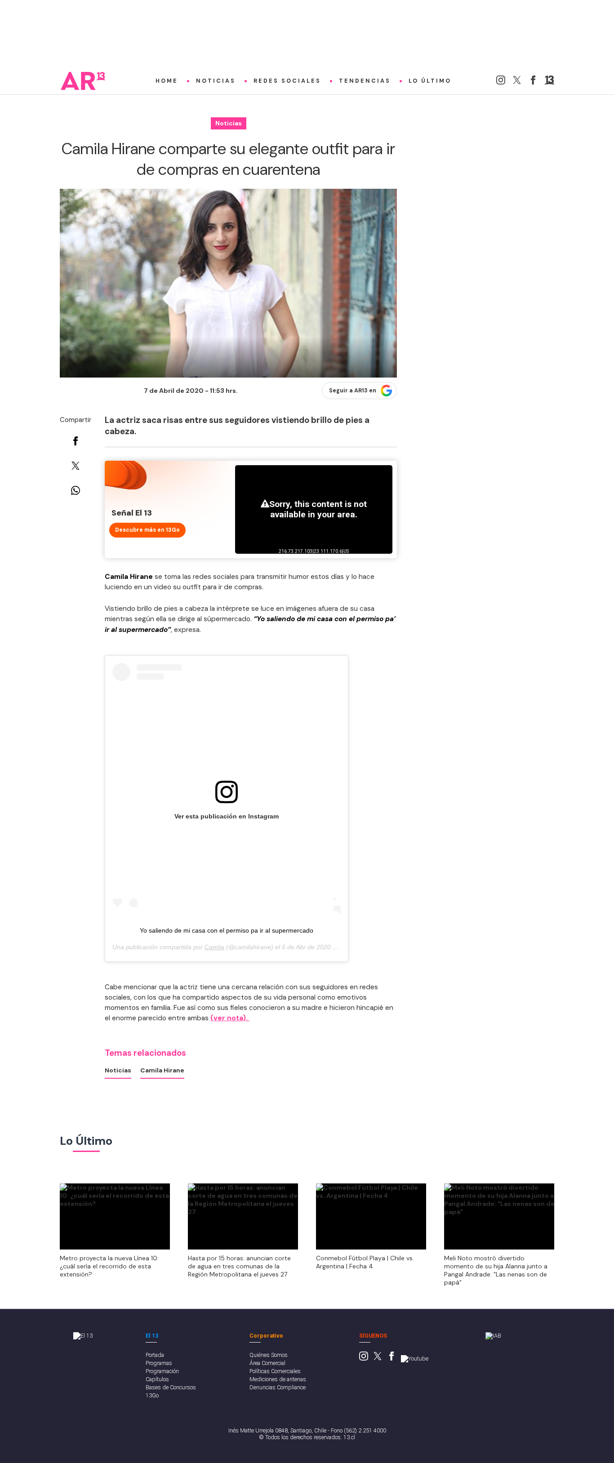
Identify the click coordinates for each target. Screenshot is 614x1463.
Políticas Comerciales (275, 1371)
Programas (159, 1363)
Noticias (216, 80)
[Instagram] (500, 82)
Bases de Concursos (171, 1387)
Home (167, 80)
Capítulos (157, 1379)
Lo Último (430, 80)
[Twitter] (516, 82)
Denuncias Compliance (277, 1387)
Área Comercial (267, 1363)
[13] (549, 82)
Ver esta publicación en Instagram (226, 816)
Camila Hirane (162, 1070)
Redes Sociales (287, 80)
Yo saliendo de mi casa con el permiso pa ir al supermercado (226, 930)
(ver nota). (229, 1018)
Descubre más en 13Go (147, 530)
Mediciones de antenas (277, 1379)
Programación (162, 1371)
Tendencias (365, 80)
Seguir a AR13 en (352, 390)
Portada (155, 1355)
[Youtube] (414, 1358)
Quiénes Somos (268, 1355)
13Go (152, 1395)
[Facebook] (533, 82)
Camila (214, 947)
